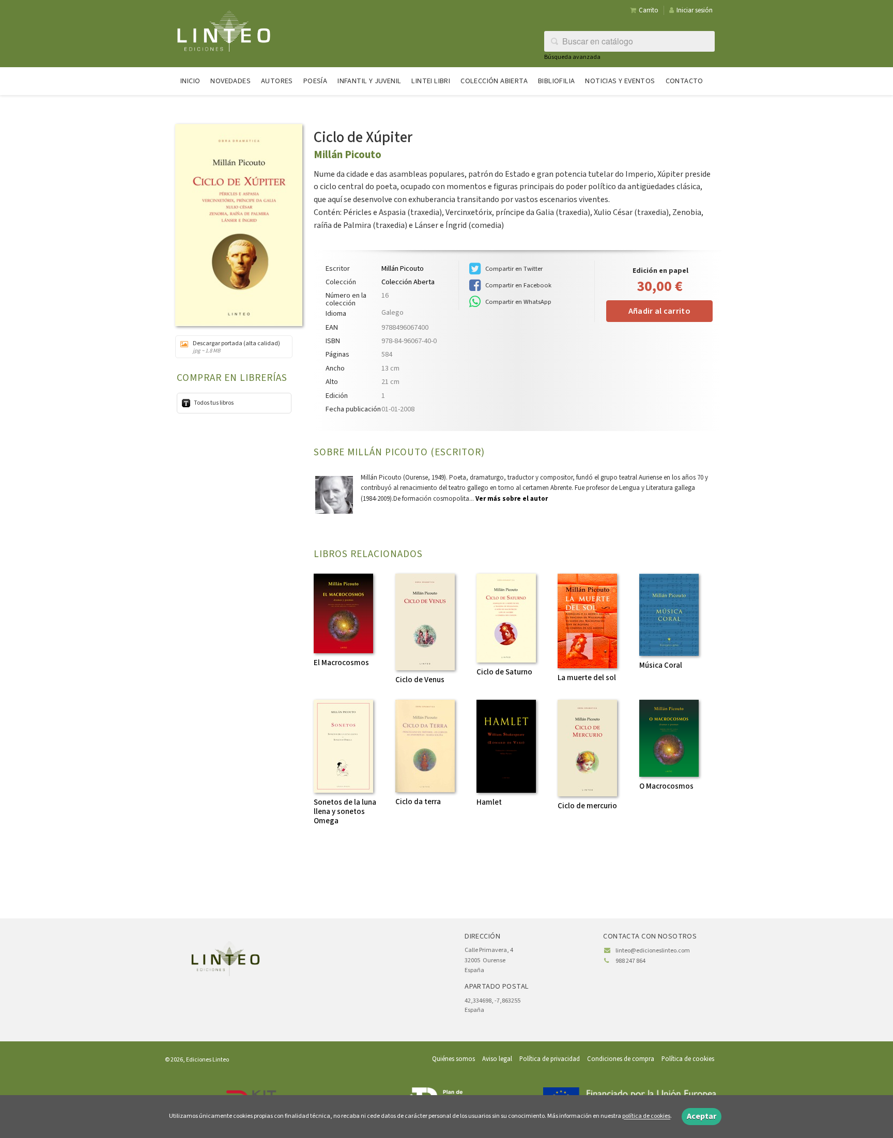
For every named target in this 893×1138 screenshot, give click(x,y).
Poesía (315, 80)
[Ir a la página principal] (223, 30)
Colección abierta (494, 80)
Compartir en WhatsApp (517, 301)
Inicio (190, 80)
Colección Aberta (408, 282)
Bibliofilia (556, 80)
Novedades (230, 80)
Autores (277, 80)
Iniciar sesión (694, 10)
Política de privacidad (549, 1059)
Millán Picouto (347, 154)
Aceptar (701, 1116)
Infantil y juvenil (369, 80)
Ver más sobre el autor (511, 498)
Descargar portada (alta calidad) (236, 347)
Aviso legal (497, 1059)
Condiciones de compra (620, 1059)
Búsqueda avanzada (572, 57)
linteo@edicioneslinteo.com (652, 950)
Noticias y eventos (620, 80)
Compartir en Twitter (513, 268)
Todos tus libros (213, 402)
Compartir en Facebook (517, 285)
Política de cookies (687, 1059)
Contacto (684, 80)
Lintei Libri (430, 80)
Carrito (648, 10)
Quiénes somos (453, 1059)
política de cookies (646, 1116)
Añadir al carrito (659, 311)
